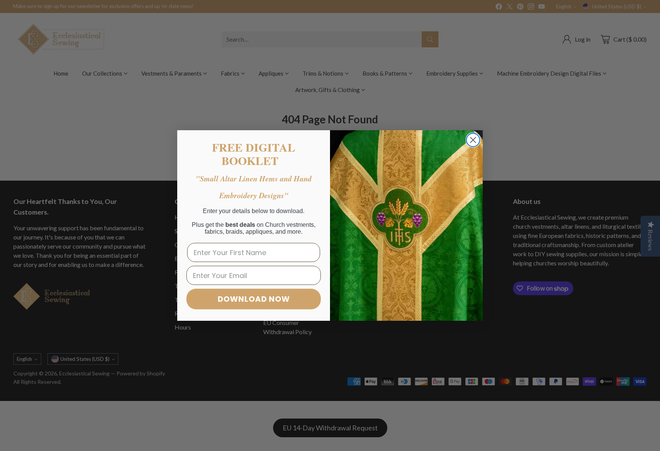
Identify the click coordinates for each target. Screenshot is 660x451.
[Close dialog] (473, 140)
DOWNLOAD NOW (254, 299)
